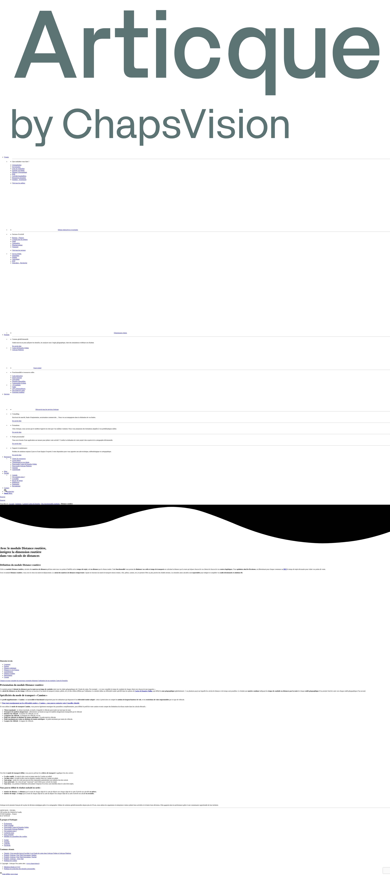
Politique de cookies (10, 860)
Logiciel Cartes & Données (31, 504)
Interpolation (8, 675)
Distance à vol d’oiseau (11, 670)
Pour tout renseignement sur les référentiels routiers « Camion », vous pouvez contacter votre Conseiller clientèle (40, 703)
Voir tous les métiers (18, 183)
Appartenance (8, 672)
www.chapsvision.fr (33, 863)
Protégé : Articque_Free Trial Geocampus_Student (20, 855)
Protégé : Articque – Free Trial (13, 859)
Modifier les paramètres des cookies (15, 836)
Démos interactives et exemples (68, 230)
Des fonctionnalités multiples (50, 504)
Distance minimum (10, 668)
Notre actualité (8, 825)
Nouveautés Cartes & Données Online (16, 827)
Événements (8, 824)
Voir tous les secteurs (19, 250)
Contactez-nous (9, 833)
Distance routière (9, 673)
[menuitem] (197, 245)
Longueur (7, 664)
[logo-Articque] (195, 153)
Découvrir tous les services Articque (47, 409)
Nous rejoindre (9, 834)
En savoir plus (16, 346)
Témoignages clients (120, 333)
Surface (6, 666)
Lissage (6, 677)
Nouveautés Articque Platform (13, 829)
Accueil (11, 504)
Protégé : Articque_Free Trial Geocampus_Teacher (20, 857)
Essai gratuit (37, 368)
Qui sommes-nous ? (10, 831)
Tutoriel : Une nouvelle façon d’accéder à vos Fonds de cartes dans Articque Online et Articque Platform (37, 853)
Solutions (18, 504)
